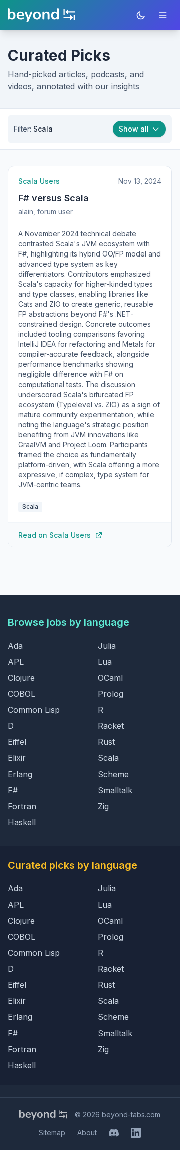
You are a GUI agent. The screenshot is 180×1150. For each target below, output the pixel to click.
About (87, 1132)
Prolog (111, 694)
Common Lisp (34, 710)
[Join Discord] (114, 1133)
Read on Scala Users (54, 535)
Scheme (113, 774)
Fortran (22, 806)
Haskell (22, 822)
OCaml (110, 678)
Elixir (17, 758)
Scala (108, 758)
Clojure (21, 678)
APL (16, 662)
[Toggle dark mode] (141, 15)
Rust (106, 742)
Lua (105, 662)
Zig (103, 806)
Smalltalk (115, 790)
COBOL (22, 694)
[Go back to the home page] (41, 15)
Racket (111, 726)
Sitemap (52, 1132)
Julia (107, 646)
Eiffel (17, 742)
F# (13, 790)
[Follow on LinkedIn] (136, 1133)
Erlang (20, 774)
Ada (15, 646)
